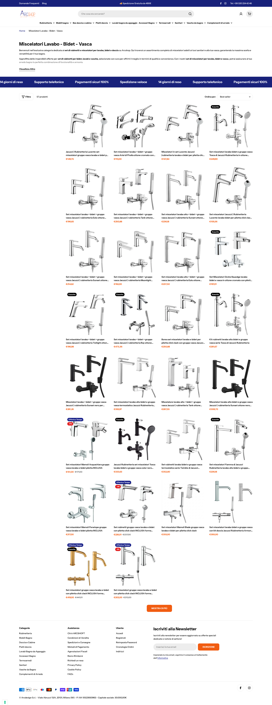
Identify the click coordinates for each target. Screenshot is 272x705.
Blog (44, 3)
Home (22, 30)
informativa (162, 658)
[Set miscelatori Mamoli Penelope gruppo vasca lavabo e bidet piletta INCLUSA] (88, 501)
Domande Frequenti (29, 3)
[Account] (241, 14)
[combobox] (136, 13)
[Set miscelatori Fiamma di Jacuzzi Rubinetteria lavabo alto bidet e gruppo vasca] (231, 438)
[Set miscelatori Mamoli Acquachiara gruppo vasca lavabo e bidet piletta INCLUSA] (88, 438)
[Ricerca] (190, 14)
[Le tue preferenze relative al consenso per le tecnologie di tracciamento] (5, 702)
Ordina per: (210, 96)
